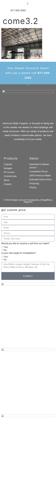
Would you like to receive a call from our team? (25, 243)
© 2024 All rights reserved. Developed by (28, 201)
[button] (49, 10)
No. (5, 250)
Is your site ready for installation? (18, 253)
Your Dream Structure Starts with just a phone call (28, 73)
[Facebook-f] (28, 150)
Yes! (6, 247)
